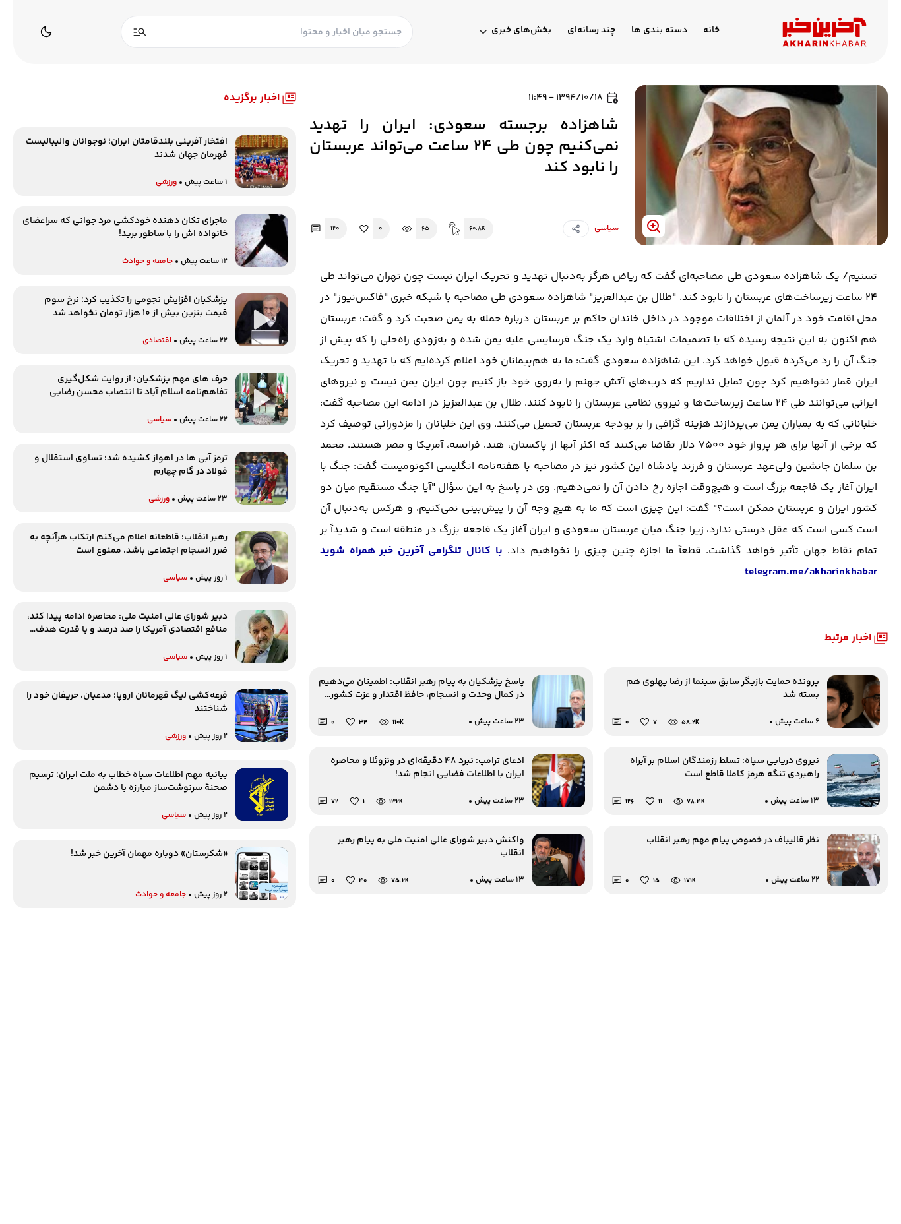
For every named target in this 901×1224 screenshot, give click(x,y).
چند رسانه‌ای (591, 31)
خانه (711, 31)
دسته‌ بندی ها (659, 31)
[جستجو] (140, 32)
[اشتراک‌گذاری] (576, 228)
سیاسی (606, 228)
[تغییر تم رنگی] (46, 32)
